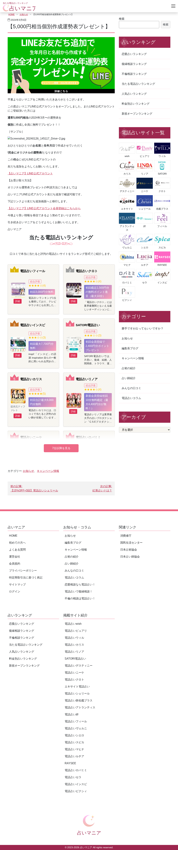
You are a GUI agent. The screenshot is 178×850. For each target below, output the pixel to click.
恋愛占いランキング (134, 53)
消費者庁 (125, 535)
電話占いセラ (73, 777)
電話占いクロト (87, 271)
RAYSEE (70, 763)
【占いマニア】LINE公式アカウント (30, 173)
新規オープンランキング (137, 113)
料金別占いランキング (135, 103)
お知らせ (24, 14)
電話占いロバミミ (88, 437)
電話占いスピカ (74, 742)
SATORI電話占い (88, 325)
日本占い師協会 (130, 556)
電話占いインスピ (32, 325)
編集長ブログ (130, 348)
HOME (11, 14)
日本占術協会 (128, 549)
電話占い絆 (72, 714)
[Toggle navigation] (173, 6)
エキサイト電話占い (77, 686)
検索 (121, 18)
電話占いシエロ (74, 735)
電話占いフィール (32, 271)
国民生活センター (131, 542)
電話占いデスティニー (78, 665)
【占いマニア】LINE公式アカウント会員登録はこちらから (44, 208)
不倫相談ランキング (134, 73)
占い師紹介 (129, 378)
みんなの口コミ (131, 388)
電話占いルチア (74, 756)
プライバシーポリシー (23, 570)
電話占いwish (73, 623)
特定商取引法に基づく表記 (25, 577)
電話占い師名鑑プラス (78, 700)
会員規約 (14, 563)
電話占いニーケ (31, 437)
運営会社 (14, 556)
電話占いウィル (74, 637)
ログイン (14, 591)
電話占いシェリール (77, 693)
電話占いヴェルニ (76, 728)
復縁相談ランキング (134, 63)
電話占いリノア (87, 379)
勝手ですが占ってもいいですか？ (142, 328)
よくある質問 (17, 549)
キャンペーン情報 (48, 470)
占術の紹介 (129, 368)
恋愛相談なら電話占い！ (80, 584)
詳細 (17, 301)
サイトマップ (17, 584)
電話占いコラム (131, 398)
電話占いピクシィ (76, 791)
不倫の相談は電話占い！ (80, 598)
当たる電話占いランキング (138, 83)
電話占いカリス (31, 379)
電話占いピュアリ (76, 630)
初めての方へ (17, 542)
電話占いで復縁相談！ (78, 591)
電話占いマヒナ (74, 749)
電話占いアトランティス (80, 707)
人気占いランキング (134, 93)
